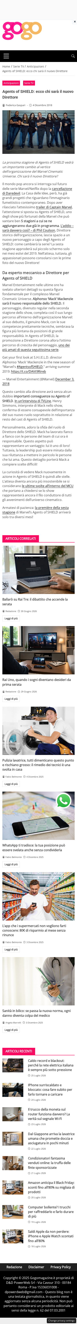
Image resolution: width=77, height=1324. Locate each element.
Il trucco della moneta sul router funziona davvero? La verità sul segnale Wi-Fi (49, 1114)
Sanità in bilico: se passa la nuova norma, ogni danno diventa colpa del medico (36, 1013)
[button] (73, 56)
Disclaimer (36, 1267)
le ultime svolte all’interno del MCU (47, 486)
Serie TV (29, 83)
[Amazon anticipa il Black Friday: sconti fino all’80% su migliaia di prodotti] (12, 1187)
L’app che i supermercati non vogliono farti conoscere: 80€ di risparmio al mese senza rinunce (34, 930)
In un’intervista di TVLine (33, 401)
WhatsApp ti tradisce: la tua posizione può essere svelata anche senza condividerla (33, 847)
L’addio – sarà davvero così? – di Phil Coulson (38, 228)
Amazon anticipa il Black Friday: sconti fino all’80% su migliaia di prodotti (51, 1187)
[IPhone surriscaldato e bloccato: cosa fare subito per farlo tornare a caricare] (12, 1090)
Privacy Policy (61, 1267)
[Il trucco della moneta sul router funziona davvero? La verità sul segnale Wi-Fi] (12, 1114)
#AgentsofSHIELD (30, 367)
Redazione (14, 1267)
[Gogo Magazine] (22, 34)
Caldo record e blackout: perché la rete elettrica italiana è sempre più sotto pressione (50, 1065)
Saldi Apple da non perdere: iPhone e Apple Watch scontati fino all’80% (50, 1236)
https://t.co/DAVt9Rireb (28, 371)
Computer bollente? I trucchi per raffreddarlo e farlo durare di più (51, 1212)
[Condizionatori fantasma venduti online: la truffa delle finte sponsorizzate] (12, 1163)
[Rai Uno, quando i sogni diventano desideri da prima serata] (38, 650)
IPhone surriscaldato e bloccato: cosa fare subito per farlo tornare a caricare (50, 1090)
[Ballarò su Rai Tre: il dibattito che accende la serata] (38, 570)
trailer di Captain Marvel (54, 207)
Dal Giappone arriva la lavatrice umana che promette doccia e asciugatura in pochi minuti (51, 1138)
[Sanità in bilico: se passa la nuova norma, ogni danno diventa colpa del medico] (38, 981)
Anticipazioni (11, 83)
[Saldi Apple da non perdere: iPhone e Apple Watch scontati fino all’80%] (12, 1236)
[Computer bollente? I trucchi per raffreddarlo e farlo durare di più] (12, 1212)
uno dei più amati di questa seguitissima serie (36, 347)
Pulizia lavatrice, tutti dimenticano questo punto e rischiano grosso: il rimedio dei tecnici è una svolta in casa (38, 765)
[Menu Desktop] (6, 56)
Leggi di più (11, 618)
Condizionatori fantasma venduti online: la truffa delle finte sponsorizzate (49, 1163)
